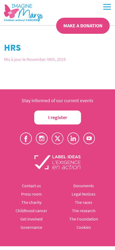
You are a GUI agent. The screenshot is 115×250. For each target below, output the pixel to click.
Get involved (31, 219)
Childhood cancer (31, 210)
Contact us (31, 185)
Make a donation (82, 26)
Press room (31, 194)
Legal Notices (83, 194)
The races (83, 202)
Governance (31, 227)
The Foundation (83, 219)
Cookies (83, 227)
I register (57, 117)
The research (83, 210)
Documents (83, 185)
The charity (31, 202)
